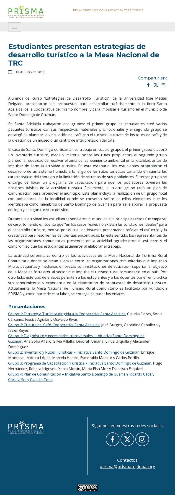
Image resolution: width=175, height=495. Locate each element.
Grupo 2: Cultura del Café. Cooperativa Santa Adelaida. (54, 324)
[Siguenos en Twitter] (127, 439)
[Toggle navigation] (14, 27)
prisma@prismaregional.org (127, 466)
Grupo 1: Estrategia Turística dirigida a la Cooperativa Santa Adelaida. (67, 313)
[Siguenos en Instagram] (142, 439)
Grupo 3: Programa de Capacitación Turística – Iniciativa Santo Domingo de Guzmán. (80, 363)
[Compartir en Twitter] (156, 84)
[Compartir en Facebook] (148, 84)
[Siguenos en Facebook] (112, 439)
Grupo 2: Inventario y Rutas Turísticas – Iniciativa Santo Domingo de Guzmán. (74, 352)
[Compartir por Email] (163, 84)
